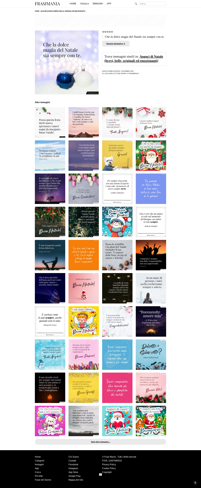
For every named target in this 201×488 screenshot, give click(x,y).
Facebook (73, 464)
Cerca (38, 472)
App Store (73, 472)
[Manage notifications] (195, 482)
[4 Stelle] (110, 32)
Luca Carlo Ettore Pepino (115, 73)
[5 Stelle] (112, 32)
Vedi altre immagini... (100, 442)
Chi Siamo (74, 457)
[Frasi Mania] (47, 3)
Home (38, 457)
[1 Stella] (103, 32)
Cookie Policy (109, 468)
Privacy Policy (109, 464)
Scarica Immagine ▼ (115, 43)
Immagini (39, 464)
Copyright (107, 472)
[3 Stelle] (108, 32)
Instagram (73, 468)
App (37, 468)
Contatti (72, 460)
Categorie (39, 460)
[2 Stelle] (105, 32)
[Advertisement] (100, 21)
